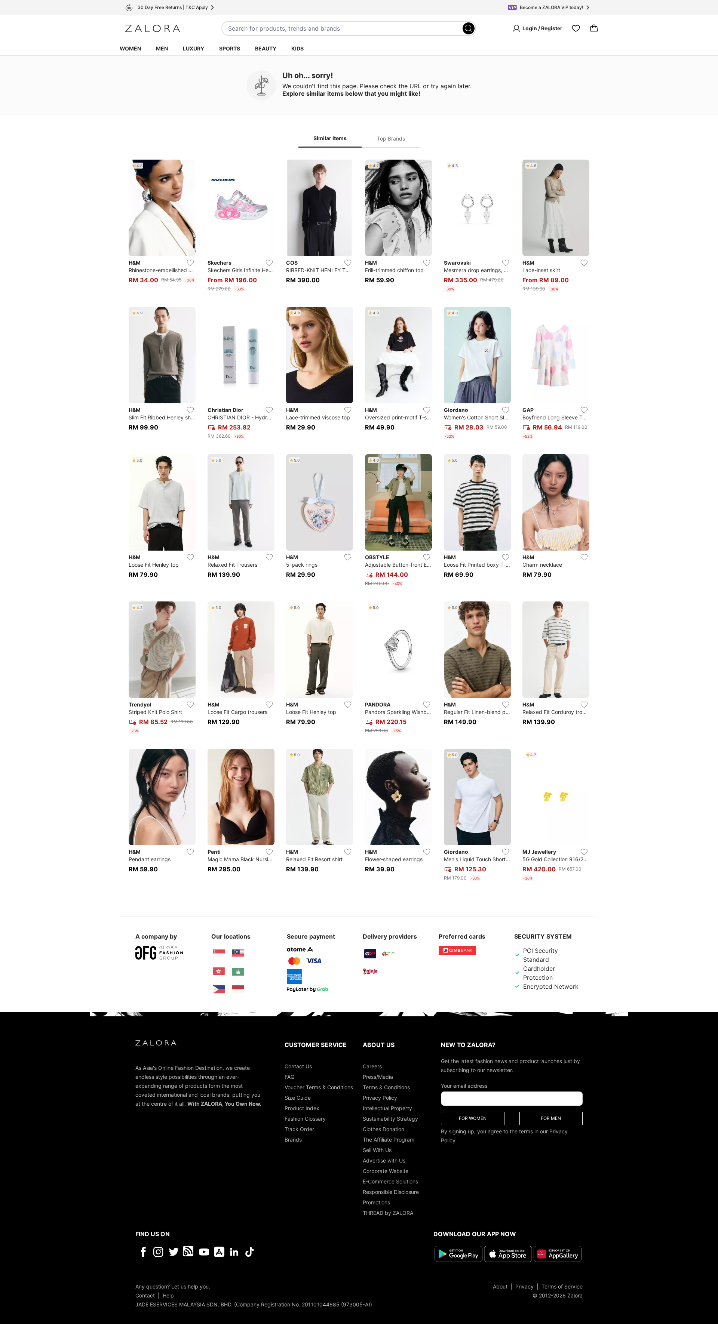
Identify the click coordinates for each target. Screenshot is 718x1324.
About (500, 1286)
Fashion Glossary (305, 1118)
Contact (145, 1295)
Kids (297, 48)
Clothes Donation (383, 1129)
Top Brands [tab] (391, 138)
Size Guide (298, 1097)
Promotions (376, 1202)
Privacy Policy (380, 1097)
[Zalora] (152, 28)
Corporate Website (385, 1171)
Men (162, 48)
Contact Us (298, 1066)
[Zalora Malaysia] (238, 953)
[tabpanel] (359, 522)
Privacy (524, 1286)
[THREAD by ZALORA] (188, 1251)
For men (551, 1118)
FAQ (290, 1077)
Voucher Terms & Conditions (319, 1087)
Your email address (464, 1086)
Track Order (299, 1129)
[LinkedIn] (234, 1251)
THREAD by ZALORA (388, 1213)
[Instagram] (158, 1251)
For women (473, 1118)
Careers (372, 1066)
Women (130, 48)
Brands (293, 1139)
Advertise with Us (384, 1160)
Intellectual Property (387, 1108)
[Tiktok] (298, 1251)
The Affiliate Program (388, 1139)
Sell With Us (377, 1150)
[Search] (469, 28)
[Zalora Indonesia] (238, 989)
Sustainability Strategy (390, 1118)
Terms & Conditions (386, 1087)
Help (168, 1295)
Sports (229, 48)
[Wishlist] (575, 28)
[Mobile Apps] (219, 1251)
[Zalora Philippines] (218, 989)
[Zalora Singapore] (218, 953)
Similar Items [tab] (330, 138)
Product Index (302, 1108)
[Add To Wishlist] (190, 263)
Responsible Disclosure (391, 1192)
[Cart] (593, 28)
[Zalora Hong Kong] (218, 971)
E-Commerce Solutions (390, 1181)
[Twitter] (173, 1251)
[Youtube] (204, 1251)
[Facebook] (143, 1251)
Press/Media (378, 1077)
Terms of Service (562, 1286)
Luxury (193, 48)
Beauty (265, 48)
